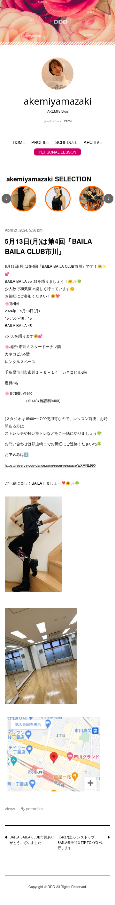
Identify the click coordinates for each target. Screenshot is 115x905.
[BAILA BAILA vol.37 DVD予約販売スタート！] (92, 198)
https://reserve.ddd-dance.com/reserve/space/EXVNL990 (50, 465)
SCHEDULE (66, 142)
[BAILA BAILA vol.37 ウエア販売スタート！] (58, 198)
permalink (34, 809)
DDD (51, 886)
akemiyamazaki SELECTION (48, 178)
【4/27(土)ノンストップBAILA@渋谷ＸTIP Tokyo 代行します (80, 842)
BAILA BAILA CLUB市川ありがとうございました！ (32, 840)
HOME (19, 142)
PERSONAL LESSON (57, 152)
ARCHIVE (93, 142)
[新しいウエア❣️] (23, 198)
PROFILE (40, 142)
